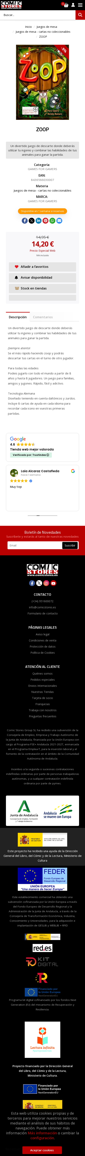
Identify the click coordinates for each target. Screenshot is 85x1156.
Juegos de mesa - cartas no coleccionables (43, 32)
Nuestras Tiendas (42, 692)
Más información (42, 1133)
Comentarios (43, 317)
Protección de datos (43, 646)
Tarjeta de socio (42, 698)
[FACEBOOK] (32, 583)
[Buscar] (80, 15)
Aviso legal (42, 634)
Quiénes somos (42, 673)
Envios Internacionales (42, 686)
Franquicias (42, 704)
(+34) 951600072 (42, 601)
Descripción (18, 317)
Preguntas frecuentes (42, 716)
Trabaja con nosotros (43, 710)
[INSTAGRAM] (46, 583)
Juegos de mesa (47, 27)
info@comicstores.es (42, 607)
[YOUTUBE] (53, 583)
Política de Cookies (42, 652)
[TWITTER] (39, 583)
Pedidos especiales (42, 679)
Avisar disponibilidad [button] (36, 277)
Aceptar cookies (42, 1150)
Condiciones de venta (42, 640)
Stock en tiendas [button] (34, 288)
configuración (42, 1138)
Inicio (28, 27)
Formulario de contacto (42, 613)
